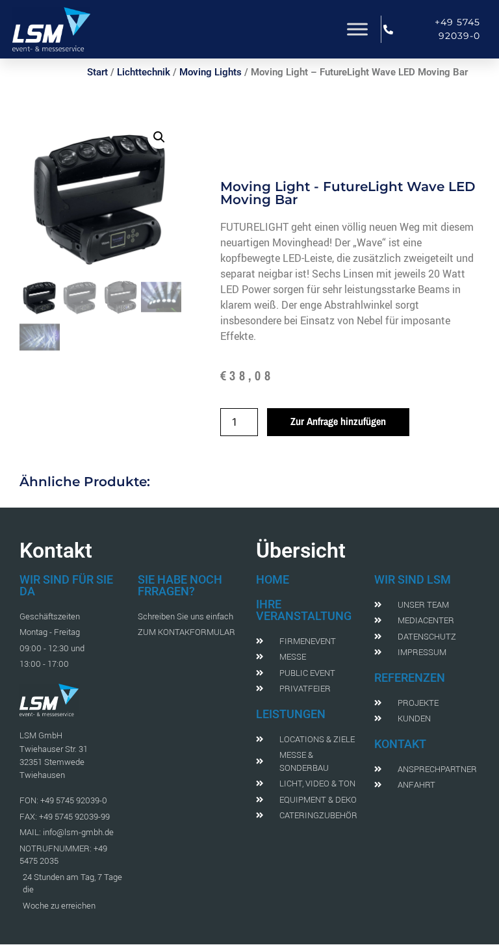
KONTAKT (400, 744)
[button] (159, 137)
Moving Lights (210, 72)
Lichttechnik (143, 72)
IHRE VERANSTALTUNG (304, 610)
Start (97, 72)
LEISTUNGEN (291, 714)
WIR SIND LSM (412, 579)
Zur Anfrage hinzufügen (338, 421)
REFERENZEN (409, 677)
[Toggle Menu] (357, 29)
